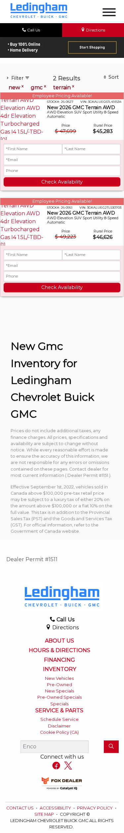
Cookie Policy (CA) (59, 732)
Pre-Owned (59, 684)
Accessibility (56, 808)
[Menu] (109, 13)
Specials (59, 703)
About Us (59, 641)
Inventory (59, 669)
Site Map (44, 814)
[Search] (111, 746)
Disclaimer (59, 726)
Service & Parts (59, 711)
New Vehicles (59, 678)
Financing (59, 660)
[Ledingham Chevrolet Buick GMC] (39, 10)
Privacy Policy (95, 808)
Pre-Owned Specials (59, 697)
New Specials (59, 690)
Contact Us (20, 808)
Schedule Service (59, 719)
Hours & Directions (59, 650)
